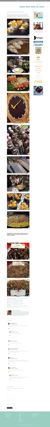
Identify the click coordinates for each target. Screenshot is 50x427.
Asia (15, 305)
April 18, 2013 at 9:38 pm (13, 341)
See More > (20, 421)
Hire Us (46, 0)
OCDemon (11, 357)
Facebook (38, 66)
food (28, 305)
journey (20, 306)
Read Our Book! (31, 0)
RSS (38, 73)
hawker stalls (17, 306)
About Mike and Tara (24, 0)
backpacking (18, 305)
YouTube (38, 71)
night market (24, 306)
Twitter (38, 68)
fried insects (12, 306)
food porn (8, 306)
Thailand (12, 307)
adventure (12, 305)
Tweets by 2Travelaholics (38, 76)
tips (14, 307)
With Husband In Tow (13, 323)
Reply (9, 328)
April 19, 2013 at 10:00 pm (13, 349)
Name (8, 397)
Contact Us (42, 0)
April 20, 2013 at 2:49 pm (13, 358)
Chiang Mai (25, 305)
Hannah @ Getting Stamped (14, 348)
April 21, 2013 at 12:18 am (13, 368)
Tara (12, 331)
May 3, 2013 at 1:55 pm (14, 375)
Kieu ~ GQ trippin (12, 367)
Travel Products (36, 0)
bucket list (22, 305)
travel (17, 307)
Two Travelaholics (17, 0)
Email (8, 400)
